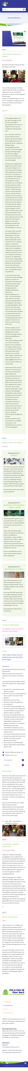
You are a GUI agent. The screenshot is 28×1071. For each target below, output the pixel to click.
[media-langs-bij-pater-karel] (14, 71)
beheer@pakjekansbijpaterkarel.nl (11, 1052)
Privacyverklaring (8, 1013)
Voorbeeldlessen (8, 1005)
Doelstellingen (7, 1002)
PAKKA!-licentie (18, 1031)
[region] (14, 38)
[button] (14, 760)
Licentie (5, 1009)
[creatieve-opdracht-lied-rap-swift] (14, 825)
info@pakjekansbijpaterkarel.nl (11, 1047)
